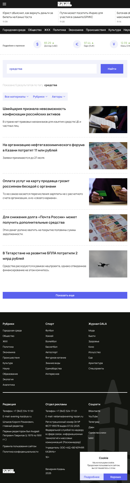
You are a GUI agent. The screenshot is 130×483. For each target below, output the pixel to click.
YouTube (93, 416)
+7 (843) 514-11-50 (23, 411)
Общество (35, 30)
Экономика (76, 30)
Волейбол (51, 341)
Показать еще (65, 295)
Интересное (52, 373)
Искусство (95, 352)
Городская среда (14, 30)
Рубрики (39, 96)
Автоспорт (52, 352)
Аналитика (9, 384)
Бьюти (92, 335)
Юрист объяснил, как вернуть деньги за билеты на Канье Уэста (28, 15)
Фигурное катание (56, 357)
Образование (10, 373)
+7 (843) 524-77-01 (66, 411)
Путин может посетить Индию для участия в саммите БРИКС (81, 15)
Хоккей (49, 335)
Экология (8, 379)
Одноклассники (97, 432)
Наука (6, 368)
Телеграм (94, 421)
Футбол (50, 330)
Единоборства (54, 368)
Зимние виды (53, 363)
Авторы (57, 96)
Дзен (91, 427)
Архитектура (96, 363)
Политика (59, 30)
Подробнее (92, 477)
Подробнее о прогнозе (14, 46)
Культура (115, 30)
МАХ (91, 438)
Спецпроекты (96, 368)
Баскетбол (51, 346)
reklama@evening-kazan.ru (68, 416)
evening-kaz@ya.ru (21, 416)
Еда (91, 357)
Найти (112, 69)
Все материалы (15, 96)
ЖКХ (47, 30)
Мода (92, 330)
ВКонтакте (94, 411)
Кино (91, 346)
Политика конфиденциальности (20, 451)
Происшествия (96, 30)
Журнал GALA (98, 324)
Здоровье (94, 341)
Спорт (50, 324)
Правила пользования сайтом (19, 446)
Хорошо (115, 477)
